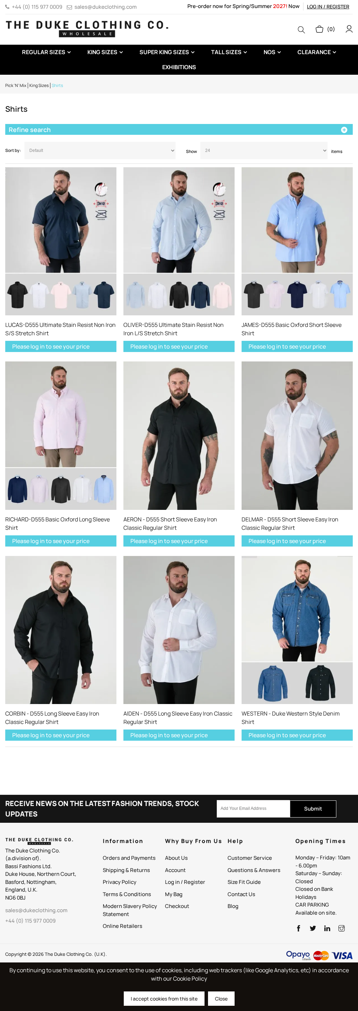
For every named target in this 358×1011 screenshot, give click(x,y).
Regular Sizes (43, 52)
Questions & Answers (254, 870)
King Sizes (102, 52)
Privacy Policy (119, 882)
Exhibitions (179, 67)
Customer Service (250, 858)
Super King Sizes (164, 52)
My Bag (173, 894)
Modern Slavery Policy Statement (130, 910)
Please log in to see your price (51, 346)
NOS (269, 52)
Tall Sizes (226, 52)
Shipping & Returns (126, 870)
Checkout (177, 906)
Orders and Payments (129, 858)
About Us (176, 858)
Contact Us (241, 894)
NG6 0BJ (15, 897)
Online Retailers (122, 926)
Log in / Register (328, 6)
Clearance (314, 52)
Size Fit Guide (244, 882)
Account (175, 870)
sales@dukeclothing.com (105, 6)
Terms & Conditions (127, 894)
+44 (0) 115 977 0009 (37, 6)
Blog (233, 906)
